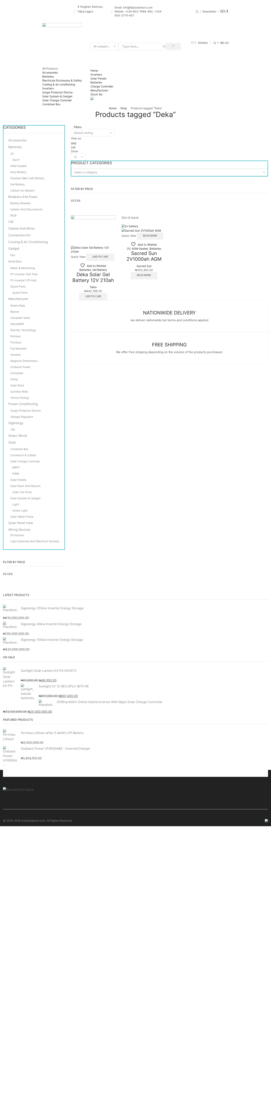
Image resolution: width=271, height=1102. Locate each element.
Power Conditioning (23, 404)
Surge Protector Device (57, 92)
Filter (75, 200)
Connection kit (19, 235)
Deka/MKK (17, 324)
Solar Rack (17, 385)
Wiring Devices (19, 530)
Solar (12, 442)
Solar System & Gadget (57, 96)
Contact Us (232, 800)
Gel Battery (99, 269)
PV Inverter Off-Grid (23, 280)
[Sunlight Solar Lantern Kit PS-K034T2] (10, 677)
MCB (13, 215)
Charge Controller (101, 86)
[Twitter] (224, 11)
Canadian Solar (20, 317)
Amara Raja (17, 305)
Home (94, 70)
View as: (76, 138)
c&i (12, 429)
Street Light (20, 510)
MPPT (16, 467)
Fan (12, 255)
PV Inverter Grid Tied (23, 274)
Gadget (13, 248)
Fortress (15, 336)
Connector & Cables (23, 455)
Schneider (16, 373)
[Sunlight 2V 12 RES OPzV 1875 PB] (28, 692)
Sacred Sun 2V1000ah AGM (144, 256)
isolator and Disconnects (26, 209)
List (73, 147)
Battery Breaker (20, 203)
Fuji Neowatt (18, 348)
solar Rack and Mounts (25, 486)
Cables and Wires (21, 228)
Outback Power (20, 367)
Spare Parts (18, 286)
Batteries (48, 76)
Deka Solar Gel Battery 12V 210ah (93, 277)
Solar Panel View (20, 523)
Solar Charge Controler (57, 100)
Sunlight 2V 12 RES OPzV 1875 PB (63, 686)
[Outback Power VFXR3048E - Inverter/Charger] (10, 755)
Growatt (15, 354)
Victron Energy (19, 397)
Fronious (15, 342)
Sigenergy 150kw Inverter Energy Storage (52, 640)
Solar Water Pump (22, 516)
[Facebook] (227, 11)
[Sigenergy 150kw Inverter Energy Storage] (10, 640)
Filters (77, 127)
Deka (93, 287)
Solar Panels (98, 78)
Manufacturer (99, 90)
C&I (10, 222)
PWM (15, 473)
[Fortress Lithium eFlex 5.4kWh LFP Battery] (10, 736)
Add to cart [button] (100, 256)
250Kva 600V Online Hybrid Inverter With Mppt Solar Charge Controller (110, 702)
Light (15, 504)
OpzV (16, 159)
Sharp (14, 379)
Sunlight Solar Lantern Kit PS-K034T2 (49, 671)
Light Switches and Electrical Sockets (34, 541)
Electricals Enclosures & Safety (62, 80)
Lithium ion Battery (22, 190)
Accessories (50, 72)
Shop (123, 108)
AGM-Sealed (140, 248)
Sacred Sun (144, 266)
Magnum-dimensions (23, 360)
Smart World (17, 436)
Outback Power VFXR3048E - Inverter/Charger (55, 748)
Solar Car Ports (22, 492)
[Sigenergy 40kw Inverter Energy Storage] (10, 625)
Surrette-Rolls (19, 391)
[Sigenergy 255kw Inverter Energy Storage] (10, 609)
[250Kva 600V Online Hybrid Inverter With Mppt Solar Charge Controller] (46, 703)
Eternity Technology (23, 330)
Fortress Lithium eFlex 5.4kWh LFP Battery (52, 733)
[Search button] (173, 46)
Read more (150, 235)
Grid (73, 143)
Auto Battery (18, 172)
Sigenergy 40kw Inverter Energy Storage (51, 624)
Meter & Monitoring (22, 268)
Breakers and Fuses (22, 197)
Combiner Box (51, 104)
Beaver (14, 311)
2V (128, 248)
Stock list (96, 94)
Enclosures (17, 535)
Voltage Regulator (21, 416)
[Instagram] (221, 11)
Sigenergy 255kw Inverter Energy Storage (52, 608)
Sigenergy (15, 423)
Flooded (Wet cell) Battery (27, 178)
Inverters (48, 88)
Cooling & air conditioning (58, 84)
